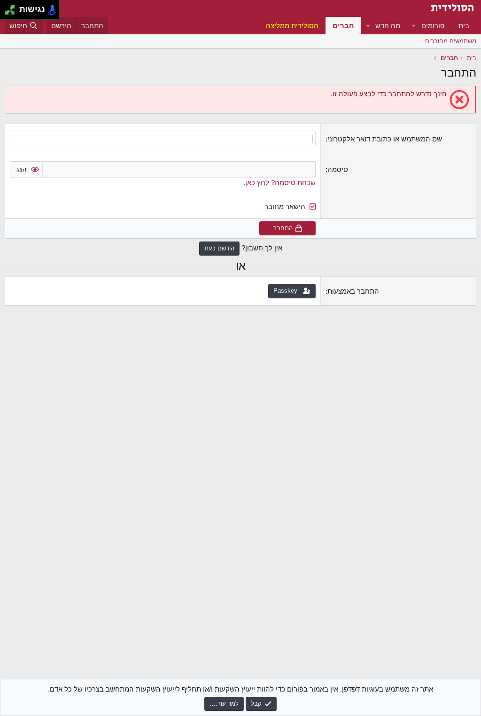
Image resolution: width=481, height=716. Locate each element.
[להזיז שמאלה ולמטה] (7, 12)
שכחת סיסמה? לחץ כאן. (279, 183)
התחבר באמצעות (353, 291)
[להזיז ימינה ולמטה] (12, 12)
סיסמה (337, 169)
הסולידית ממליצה (292, 26)
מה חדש (387, 26)
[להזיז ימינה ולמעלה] (12, 7)
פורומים (432, 26)
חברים (343, 26)
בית (463, 26)
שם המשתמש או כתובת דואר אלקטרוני (384, 139)
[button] (413, 25)
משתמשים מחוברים (450, 41)
